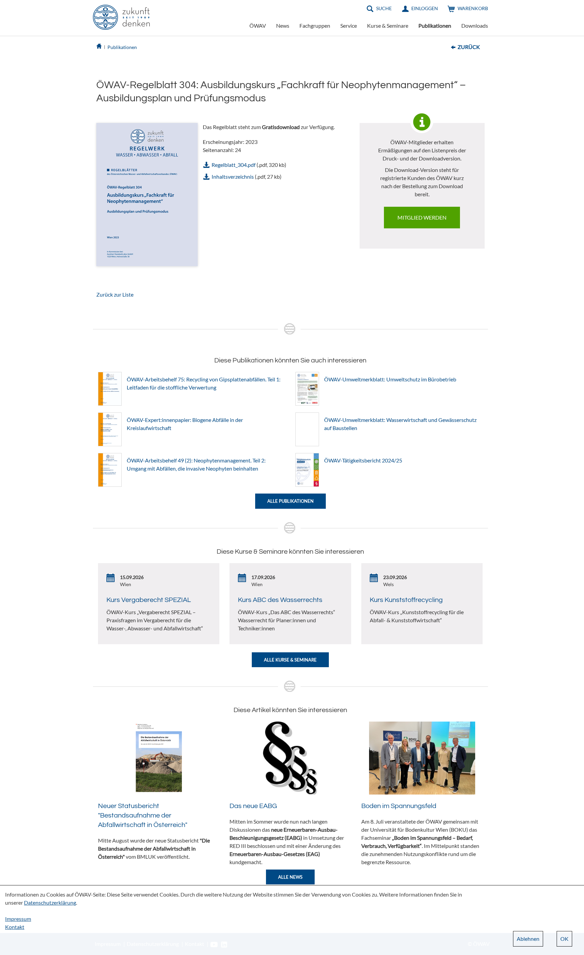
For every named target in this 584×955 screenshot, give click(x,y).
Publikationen (434, 25)
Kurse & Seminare (387, 25)
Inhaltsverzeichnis (233, 176)
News (282, 25)
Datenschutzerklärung (50, 902)
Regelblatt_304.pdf (234, 164)
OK (564, 938)
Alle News (290, 877)
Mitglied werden (421, 217)
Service (348, 25)
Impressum (18, 918)
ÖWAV (257, 25)
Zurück (469, 47)
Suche (384, 8)
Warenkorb (473, 8)
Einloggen (424, 8)
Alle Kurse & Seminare (290, 659)
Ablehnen (528, 938)
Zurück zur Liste (114, 294)
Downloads (474, 25)
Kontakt (14, 927)
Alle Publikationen (290, 501)
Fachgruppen (314, 25)
